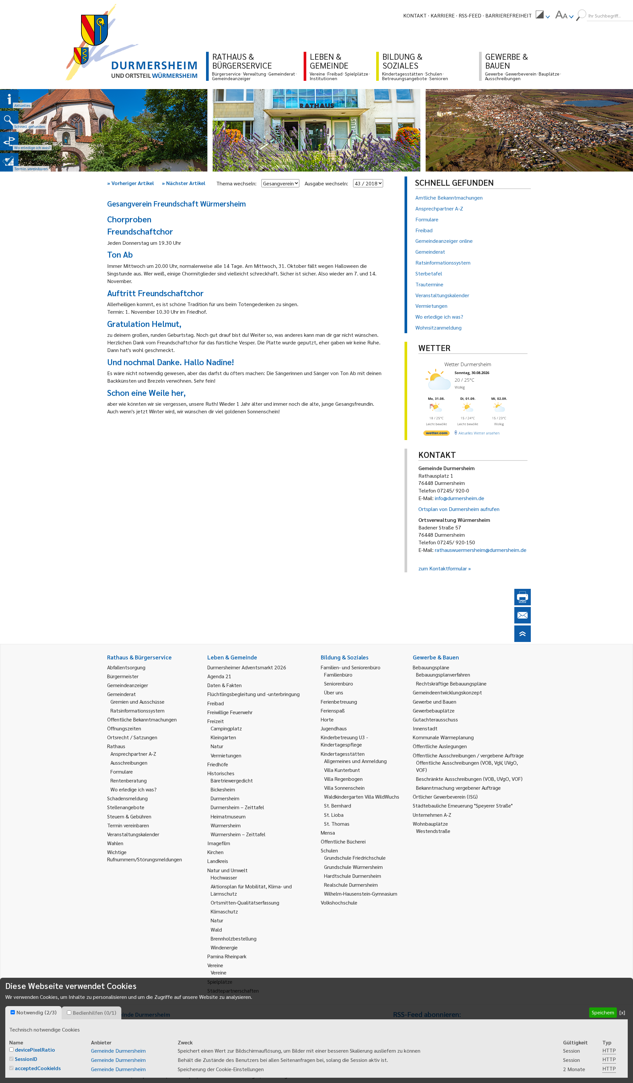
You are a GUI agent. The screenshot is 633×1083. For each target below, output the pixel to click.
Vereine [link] (218, 972)
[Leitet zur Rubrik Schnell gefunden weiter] (9, 120)
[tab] (33, 1012)
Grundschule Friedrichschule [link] (355, 857)
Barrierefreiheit (508, 15)
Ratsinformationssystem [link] (137, 710)
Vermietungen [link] (226, 755)
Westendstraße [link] (433, 830)
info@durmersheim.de (459, 497)
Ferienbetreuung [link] (339, 701)
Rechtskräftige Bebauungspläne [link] (451, 683)
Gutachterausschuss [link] (435, 719)
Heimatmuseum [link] (228, 816)
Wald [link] (216, 929)
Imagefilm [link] (218, 843)
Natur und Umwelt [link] (227, 870)
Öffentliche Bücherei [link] (343, 841)
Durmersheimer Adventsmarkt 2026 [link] (246, 667)
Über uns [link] (333, 692)
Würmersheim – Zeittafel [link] (238, 834)
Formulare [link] (121, 771)
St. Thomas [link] (336, 823)
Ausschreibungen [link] (128, 762)
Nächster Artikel (183, 182)
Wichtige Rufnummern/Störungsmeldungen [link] (144, 855)
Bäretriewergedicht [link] (232, 780)
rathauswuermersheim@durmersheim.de (481, 549)
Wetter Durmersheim (467, 364)
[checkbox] (13, 1012)
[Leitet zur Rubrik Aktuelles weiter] (9, 99)
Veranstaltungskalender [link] (133, 834)
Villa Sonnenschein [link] (344, 787)
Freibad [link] (215, 703)
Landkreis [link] (217, 860)
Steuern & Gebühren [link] (129, 816)
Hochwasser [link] (224, 877)
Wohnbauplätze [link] (430, 823)
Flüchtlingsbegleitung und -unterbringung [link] (253, 693)
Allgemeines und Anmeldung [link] (355, 760)
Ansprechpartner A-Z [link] (133, 753)
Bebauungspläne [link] (431, 667)
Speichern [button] (603, 1012)
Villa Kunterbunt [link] (342, 769)
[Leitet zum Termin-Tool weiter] (9, 162)
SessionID (26, 1058)
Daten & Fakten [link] (224, 685)
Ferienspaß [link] (333, 710)
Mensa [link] (328, 832)
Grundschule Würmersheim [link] (353, 866)
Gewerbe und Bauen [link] (434, 701)
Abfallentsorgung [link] (126, 667)
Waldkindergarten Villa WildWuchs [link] (361, 796)
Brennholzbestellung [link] (233, 938)
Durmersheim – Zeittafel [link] (237, 807)
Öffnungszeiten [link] (124, 728)
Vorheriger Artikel (130, 182)
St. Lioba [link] (334, 814)
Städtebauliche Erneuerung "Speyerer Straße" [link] (463, 805)
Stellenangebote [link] (125, 807)
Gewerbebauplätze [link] (434, 710)
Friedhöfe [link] (217, 764)
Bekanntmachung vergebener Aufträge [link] (458, 787)
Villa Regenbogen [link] (343, 778)
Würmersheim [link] (226, 825)
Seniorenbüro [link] (338, 683)
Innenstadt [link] (425, 728)
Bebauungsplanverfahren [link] (443, 674)
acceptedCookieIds (38, 1068)
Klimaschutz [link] (224, 911)
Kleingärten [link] (223, 737)
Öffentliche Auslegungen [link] (440, 746)
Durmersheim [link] (225, 798)
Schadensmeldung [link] (127, 798)
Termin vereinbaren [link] (128, 825)
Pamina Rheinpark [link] (226, 956)
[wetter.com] (436, 434)
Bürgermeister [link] (122, 676)
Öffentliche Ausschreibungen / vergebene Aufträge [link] (468, 755)
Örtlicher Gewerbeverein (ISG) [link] (445, 796)
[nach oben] (522, 639)
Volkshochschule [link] (339, 902)
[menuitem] (543, 15)
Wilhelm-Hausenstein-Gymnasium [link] (360, 893)
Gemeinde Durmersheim (118, 1050)
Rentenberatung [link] (128, 780)
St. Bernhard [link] (337, 805)
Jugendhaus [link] (334, 728)
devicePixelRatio (35, 1049)
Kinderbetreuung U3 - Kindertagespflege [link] (344, 741)
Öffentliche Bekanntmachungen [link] (142, 719)
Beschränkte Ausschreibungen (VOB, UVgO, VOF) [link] (469, 778)
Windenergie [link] (224, 947)
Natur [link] (217, 746)
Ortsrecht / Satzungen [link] (132, 737)
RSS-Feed (470, 15)
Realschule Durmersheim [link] (351, 884)
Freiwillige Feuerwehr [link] (230, 712)
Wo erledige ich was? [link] (133, 789)
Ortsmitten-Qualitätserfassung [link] (245, 902)
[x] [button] (622, 1012)
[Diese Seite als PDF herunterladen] (522, 603)
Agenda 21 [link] (219, 676)
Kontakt (415, 15)
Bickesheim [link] (223, 789)
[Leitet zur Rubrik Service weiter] (9, 141)
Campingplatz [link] (226, 728)
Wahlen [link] (115, 843)
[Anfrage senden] (522, 621)
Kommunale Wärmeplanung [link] (443, 737)
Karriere (443, 15)
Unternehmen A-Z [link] (432, 814)
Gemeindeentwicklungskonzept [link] (447, 692)
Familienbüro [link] (338, 674)
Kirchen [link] (215, 851)
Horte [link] (327, 719)
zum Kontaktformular (442, 568)
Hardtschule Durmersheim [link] (352, 875)
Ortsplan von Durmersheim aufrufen (458, 508)
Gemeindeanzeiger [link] (127, 685)
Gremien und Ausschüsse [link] (137, 701)
